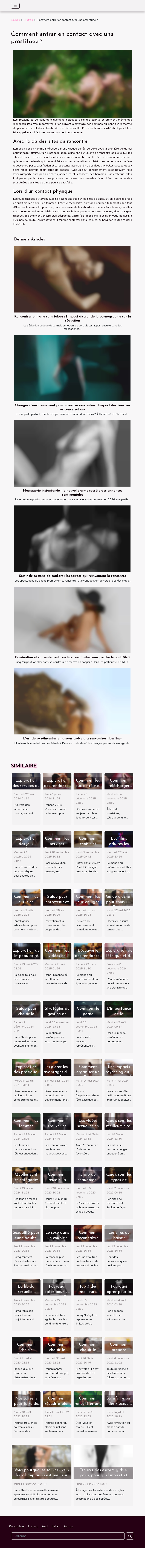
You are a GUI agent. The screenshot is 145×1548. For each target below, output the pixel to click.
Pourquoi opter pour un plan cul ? (57, 1292)
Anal (45, 1526)
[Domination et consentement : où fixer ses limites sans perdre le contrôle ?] (72, 620)
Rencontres (17, 1526)
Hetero (33, 1526)
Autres (28, 20)
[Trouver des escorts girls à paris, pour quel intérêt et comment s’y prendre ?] (103, 1462)
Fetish (56, 1526)
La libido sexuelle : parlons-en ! (26, 1292)
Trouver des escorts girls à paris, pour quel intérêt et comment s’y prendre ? (103, 1475)
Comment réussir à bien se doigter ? (57, 1404)
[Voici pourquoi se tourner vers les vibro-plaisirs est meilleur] (41, 1462)
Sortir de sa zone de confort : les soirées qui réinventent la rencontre (72, 576)
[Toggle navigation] (15, 6)
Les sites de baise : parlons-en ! (119, 1238)
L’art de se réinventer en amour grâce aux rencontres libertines (72, 738)
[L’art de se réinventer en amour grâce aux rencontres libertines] (72, 701)
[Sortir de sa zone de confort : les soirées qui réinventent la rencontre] (72, 538)
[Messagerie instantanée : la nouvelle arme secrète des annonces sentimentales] (72, 453)
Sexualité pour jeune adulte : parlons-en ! (26, 1238)
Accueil (15, 20)
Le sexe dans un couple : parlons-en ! (57, 1238)
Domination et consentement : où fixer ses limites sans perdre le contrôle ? (72, 657)
